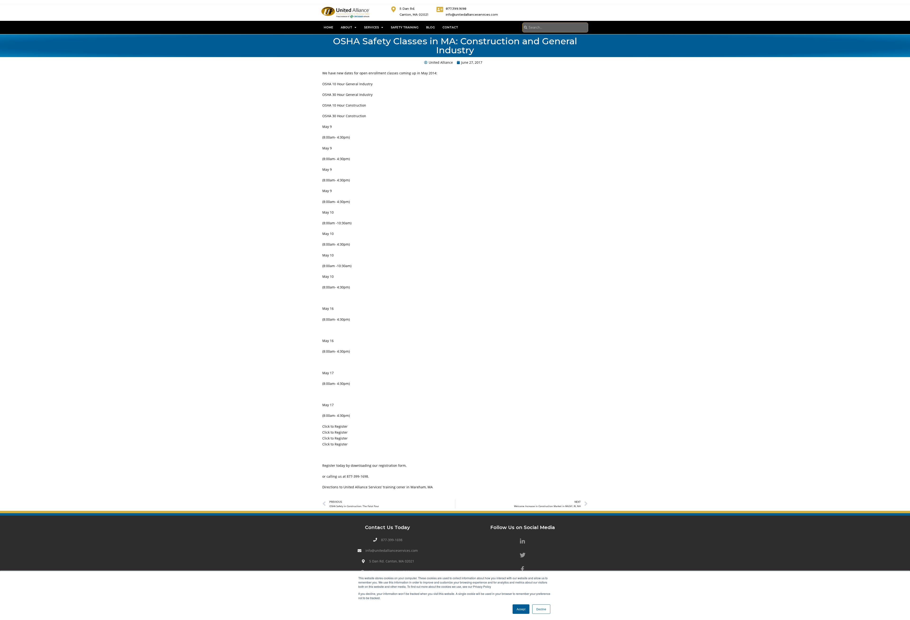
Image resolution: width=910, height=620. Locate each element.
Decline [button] (541, 609)
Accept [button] (521, 609)
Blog (430, 27)
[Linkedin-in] (522, 541)
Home (328, 27)
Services (371, 27)
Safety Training (405, 27)
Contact (450, 27)
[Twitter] (522, 555)
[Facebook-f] (522, 569)
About (346, 27)
